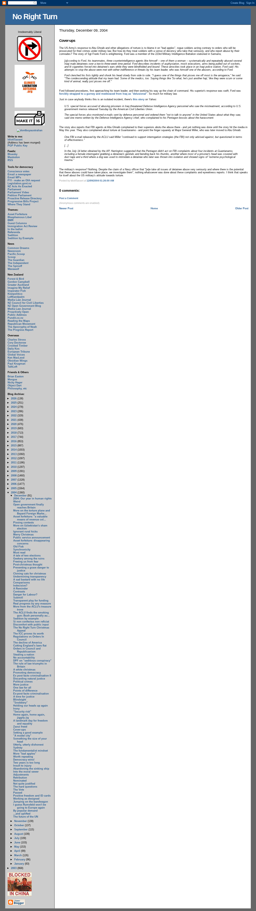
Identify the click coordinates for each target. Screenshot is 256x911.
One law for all (22, 687)
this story (138, 99)
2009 (14, 471)
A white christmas (24, 669)
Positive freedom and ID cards (32, 795)
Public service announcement (31, 537)
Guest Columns (17, 223)
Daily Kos (13, 348)
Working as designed (26, 798)
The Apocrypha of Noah (22, 326)
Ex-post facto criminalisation (31, 693)
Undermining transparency (29, 576)
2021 (14, 419)
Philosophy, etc (17, 388)
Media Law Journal (19, 299)
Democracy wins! (23, 759)
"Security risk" (22, 711)
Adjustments (21, 774)
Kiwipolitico (15, 293)
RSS (10, 160)
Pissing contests (23, 522)
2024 (14, 406)
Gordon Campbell (19, 281)
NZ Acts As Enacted (20, 186)
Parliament (14, 189)
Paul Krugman (16, 363)
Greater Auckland (18, 284)
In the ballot (15, 229)
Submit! (18, 597)
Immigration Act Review (22, 226)
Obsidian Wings (17, 360)
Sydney (17, 747)
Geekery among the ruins (28, 558)
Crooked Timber (18, 345)
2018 (14, 432)
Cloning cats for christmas (29, 573)
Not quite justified (24, 783)
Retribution (20, 777)
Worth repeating (23, 756)
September (21, 829)
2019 (14, 428)
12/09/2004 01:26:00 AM (100, 180)
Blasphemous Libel (20, 217)
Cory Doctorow (17, 342)
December (20, 495)
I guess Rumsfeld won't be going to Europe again (29, 806)
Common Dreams (18, 248)
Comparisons (21, 582)
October (19, 825)
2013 (14, 454)
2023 (14, 411)
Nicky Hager (15, 382)
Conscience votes (18, 171)
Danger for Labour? (25, 594)
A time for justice (23, 696)
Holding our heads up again (30, 705)
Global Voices (16, 354)
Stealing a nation (23, 654)
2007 (14, 479)
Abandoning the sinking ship (31, 768)
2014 (14, 449)
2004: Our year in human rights (32, 498)
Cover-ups (67, 41)
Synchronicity (21, 549)
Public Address (17, 314)
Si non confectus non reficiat (31, 621)
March (18, 855)
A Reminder (20, 588)
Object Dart (14, 385)
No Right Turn (34, 16)
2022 (14, 415)
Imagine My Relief (19, 287)
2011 (14, 462)
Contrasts (19, 591)
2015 (14, 445)
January (19, 863)
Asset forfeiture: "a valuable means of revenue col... (30, 518)
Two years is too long (26, 762)
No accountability (24, 657)
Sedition (13, 235)
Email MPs (14, 177)
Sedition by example (26, 618)
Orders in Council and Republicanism (27, 650)
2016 (14, 441)
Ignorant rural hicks (25, 531)
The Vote (18, 789)
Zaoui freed (20, 726)
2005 (14, 488)
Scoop (12, 257)
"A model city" (22, 735)
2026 (14, 398)
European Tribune (19, 351)
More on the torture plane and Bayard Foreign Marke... (31, 512)
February (20, 859)
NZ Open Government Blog (24, 305)
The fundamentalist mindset (30, 750)
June (17, 842)
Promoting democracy (27, 672)
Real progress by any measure (32, 603)
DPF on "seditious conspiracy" (32, 660)
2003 (14, 868)
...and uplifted (21, 813)
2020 (14, 424)
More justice (20, 684)
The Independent (18, 263)
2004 (14, 492)
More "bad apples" (24, 753)
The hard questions (25, 786)
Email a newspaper (19, 174)
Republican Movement (21, 323)
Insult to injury (22, 765)
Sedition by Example (20, 238)
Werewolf (13, 269)
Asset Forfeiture (17, 214)
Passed (17, 792)
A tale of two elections (27, 555)
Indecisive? (20, 585)
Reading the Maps (19, 320)
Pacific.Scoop (16, 254)
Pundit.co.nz (15, 317)
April (17, 850)
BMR (10, 220)
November (21, 821)
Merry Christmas (23, 534)
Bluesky (12, 154)
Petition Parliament (19, 195)
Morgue (12, 379)
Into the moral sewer (26, 771)
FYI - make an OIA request (24, 180)
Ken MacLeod (16, 357)
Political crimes (23, 681)
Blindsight (19, 699)
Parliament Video (18, 192)
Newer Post (66, 208)
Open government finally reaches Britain (28, 506)
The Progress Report (20, 329)
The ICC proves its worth (28, 633)
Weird (16, 501)
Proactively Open (18, 311)
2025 (14, 402)
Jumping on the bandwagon (30, 801)
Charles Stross (17, 339)
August (19, 833)
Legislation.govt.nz (19, 183)
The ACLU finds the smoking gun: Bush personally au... (31, 614)
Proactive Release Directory (25, 198)
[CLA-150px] (30, 106)
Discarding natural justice (29, 678)
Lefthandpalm (16, 296)
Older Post (241, 208)
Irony (16, 708)
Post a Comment (68, 198)
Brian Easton (16, 376)
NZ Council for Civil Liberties (26, 302)
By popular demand (25, 810)
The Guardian (16, 260)
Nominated (20, 780)
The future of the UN (25, 816)
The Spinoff (15, 266)
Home (154, 208)
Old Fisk (18, 546)
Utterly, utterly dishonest (28, 744)
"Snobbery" (20, 702)
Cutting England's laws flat (29, 645)
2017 (14, 436)
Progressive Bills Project (23, 201)
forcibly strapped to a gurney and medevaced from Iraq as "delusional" (103, 93)
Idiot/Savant (15, 139)
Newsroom (14, 251)
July (17, 838)
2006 (14, 483)
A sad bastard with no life (29, 579)
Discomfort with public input (31, 624)
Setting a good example (28, 732)
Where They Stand (19, 204)
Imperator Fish (17, 290)
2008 (14, 475)
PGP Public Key (17, 145)
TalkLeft (12, 366)
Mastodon (14, 157)
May (17, 846)
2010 (14, 466)
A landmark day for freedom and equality (30, 722)
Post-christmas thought (27, 564)
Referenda (14, 232)
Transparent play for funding (30, 600)
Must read (19, 552)
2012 (14, 458)
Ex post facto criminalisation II (32, 675)
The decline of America (27, 642)
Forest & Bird (16, 278)
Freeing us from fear (25, 561)
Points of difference (25, 690)
